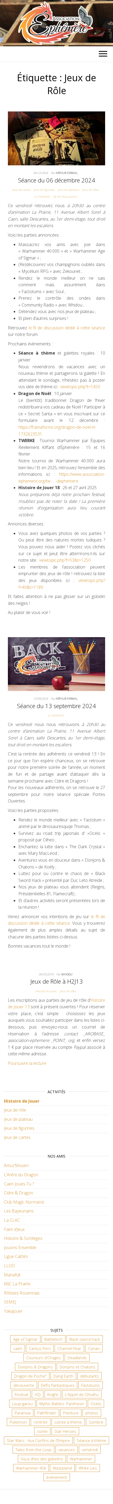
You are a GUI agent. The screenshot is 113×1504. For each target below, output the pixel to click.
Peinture (71, 1412)
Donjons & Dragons (35, 1366)
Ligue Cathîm (16, 1256)
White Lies (88, 1468)
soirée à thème (68, 1422)
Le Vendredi (42, 196)
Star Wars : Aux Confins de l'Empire (38, 1440)
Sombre (96, 1422)
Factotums (90, 1385)
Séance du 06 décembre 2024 (56, 180)
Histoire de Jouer (45, 991)
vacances (66, 1449)
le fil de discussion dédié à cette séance (67, 328)
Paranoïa (22, 1412)
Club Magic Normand (24, 1202)
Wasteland (62, 1468)
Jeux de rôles (90, 190)
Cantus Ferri (40, 1348)
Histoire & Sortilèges (23, 1238)
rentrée (41, 1422)
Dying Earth (63, 1376)
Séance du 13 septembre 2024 (56, 706)
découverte (23, 1385)
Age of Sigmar (25, 1339)
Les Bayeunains (19, 1211)
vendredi (90, 1449)
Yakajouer (13, 1311)
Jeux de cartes (21, 190)
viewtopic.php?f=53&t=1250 (65, 560)
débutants (89, 1376)
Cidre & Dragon (18, 1193)
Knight (52, 1394)
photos (91, 1412)
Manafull (12, 1275)
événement (56, 1477)
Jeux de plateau (18, 1119)
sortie (42, 1431)
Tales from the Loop (34, 1449)
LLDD (9, 1265)
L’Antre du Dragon (21, 1175)
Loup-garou (22, 1403)
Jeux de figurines (44, 190)
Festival (21, 1394)
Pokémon (18, 1422)
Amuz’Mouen (16, 1165)
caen (17, 1348)
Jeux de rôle (15, 1110)
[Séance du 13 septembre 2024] (56, 664)
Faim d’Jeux (14, 1229)
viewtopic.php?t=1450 (80, 387)
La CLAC (12, 1220)
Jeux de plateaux (68, 190)
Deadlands (77, 1357)
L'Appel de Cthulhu (82, 1394)
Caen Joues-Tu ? (19, 1184)
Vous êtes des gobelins (42, 1458)
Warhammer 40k (31, 1468)
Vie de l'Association (65, 196)
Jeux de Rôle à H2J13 (56, 981)
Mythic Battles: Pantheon (61, 1403)
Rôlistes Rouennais (22, 1293)
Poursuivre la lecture (27, 1063)
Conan (94, 1348)
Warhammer (81, 1458)
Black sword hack (84, 1339)
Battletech (53, 1339)
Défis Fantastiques (57, 1385)
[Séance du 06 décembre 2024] (56, 138)
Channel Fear (69, 1348)
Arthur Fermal (67, 173)
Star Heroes (65, 1431)
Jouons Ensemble (20, 1247)
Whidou (67, 974)
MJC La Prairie (17, 1284)
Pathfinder (46, 1412)
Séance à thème (91, 1440)
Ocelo (96, 1403)
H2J (37, 1394)
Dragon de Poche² (30, 1376)
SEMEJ (10, 1302)
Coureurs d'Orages (43, 1357)
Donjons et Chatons (77, 1366)
